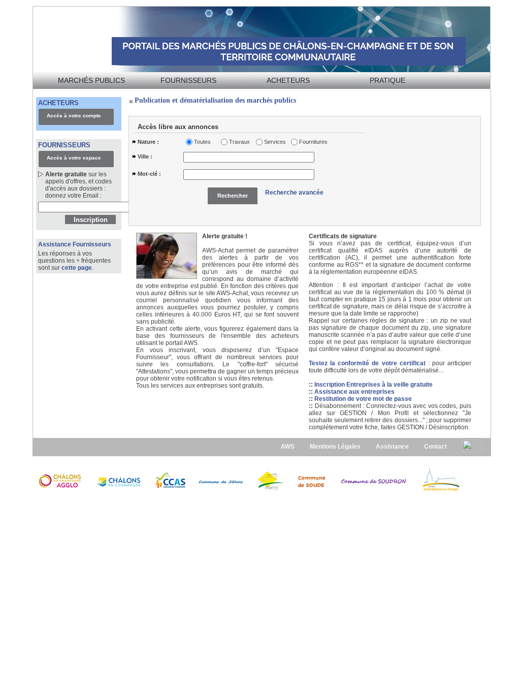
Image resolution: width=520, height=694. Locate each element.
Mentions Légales (335, 446)
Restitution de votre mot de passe (363, 398)
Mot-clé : (149, 174)
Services (275, 142)
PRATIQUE (387, 80)
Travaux (239, 142)
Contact (435, 446)
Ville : (145, 156)
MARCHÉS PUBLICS (91, 80)
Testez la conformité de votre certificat (368, 363)
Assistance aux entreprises (354, 391)
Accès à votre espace (74, 158)
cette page (76, 267)
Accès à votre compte (74, 115)
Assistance (392, 446)
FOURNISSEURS (188, 80)
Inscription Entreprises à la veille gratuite (373, 384)
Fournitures (311, 142)
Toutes (202, 142)
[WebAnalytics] (472, 445)
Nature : (148, 142)
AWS (288, 446)
